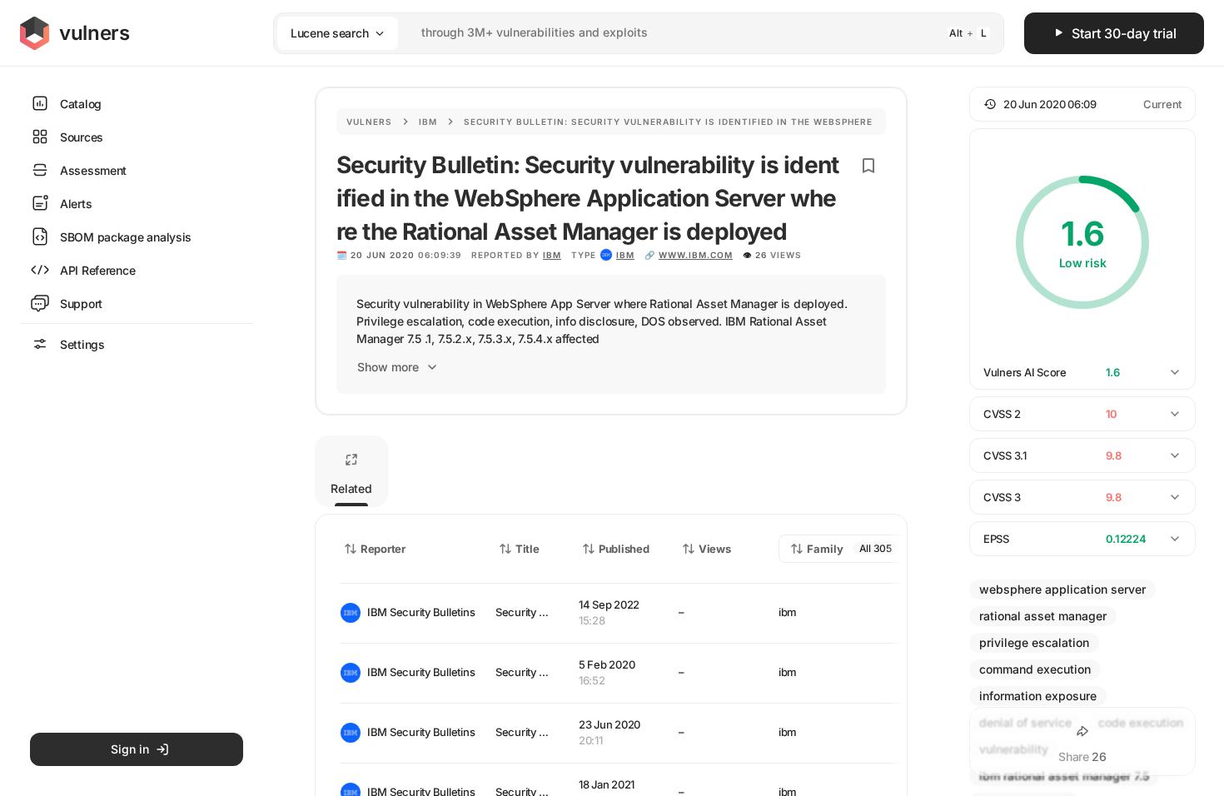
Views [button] (715, 548)
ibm (625, 255)
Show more (388, 367)
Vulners (369, 122)
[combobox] (617, 33)
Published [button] (624, 548)
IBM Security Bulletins (418, 612)
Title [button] (527, 548)
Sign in (130, 749)
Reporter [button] (383, 548)
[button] (1082, 104)
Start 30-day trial (1124, 33)
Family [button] (825, 548)
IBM (552, 255)
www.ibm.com (696, 255)
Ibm (428, 122)
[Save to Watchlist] (868, 165)
